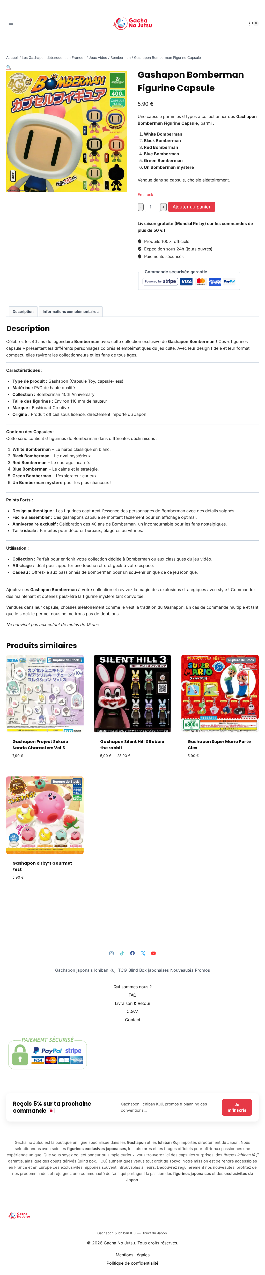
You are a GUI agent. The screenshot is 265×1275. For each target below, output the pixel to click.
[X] (143, 953)
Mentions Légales (133, 1254)
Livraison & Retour (132, 1003)
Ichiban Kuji (105, 970)
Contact (132, 1019)
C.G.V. (133, 1011)
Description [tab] (23, 311)
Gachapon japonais (74, 970)
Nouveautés (181, 970)
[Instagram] (111, 953)
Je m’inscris (237, 1107)
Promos (202, 970)
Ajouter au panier (192, 206)
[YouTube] (153, 953)
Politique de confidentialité (132, 1263)
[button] (8, 67)
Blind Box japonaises (148, 970)
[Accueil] (132, 1215)
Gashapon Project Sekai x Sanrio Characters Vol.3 (40, 745)
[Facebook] (132, 953)
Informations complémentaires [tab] (71, 311)
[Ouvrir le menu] (11, 23)
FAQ (132, 995)
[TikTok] (122, 953)
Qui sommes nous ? (133, 986)
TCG (122, 970)
